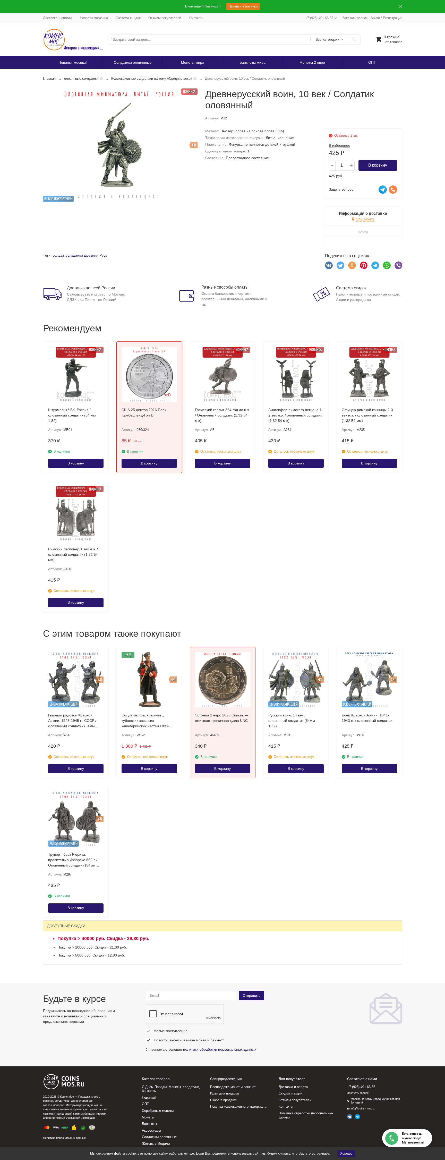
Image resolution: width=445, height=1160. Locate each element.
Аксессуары (151, 1130)
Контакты (196, 18)
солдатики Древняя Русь (86, 255)
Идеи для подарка (224, 1093)
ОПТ (372, 62)
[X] (340, 265)
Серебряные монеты (158, 1111)
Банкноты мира (252, 62)
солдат (58, 255)
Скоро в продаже (223, 1100)
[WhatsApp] (387, 265)
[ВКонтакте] (329, 265)
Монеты (148, 1117)
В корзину (377, 165)
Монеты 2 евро (312, 62)
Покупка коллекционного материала (238, 1106)
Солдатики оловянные (133, 62)
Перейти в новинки (243, 6)
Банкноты (149, 1124)
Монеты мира (192, 62)
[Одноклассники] (352, 265)
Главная (49, 78)
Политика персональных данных (64, 1137)
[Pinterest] (363, 265)
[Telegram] (375, 265)
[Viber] (398, 265)
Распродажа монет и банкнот (233, 1087)
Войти (375, 18)
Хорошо (346, 1153)
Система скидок (128, 18)
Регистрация (392, 18)
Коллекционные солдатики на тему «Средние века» (151, 78)
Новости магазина (94, 18)
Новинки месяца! (72, 62)
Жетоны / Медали (156, 1144)
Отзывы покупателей (164, 18)
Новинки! (149, 1097)
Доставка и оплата (57, 18)
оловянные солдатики (81, 78)
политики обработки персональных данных (219, 1049)
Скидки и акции (290, 1093)
